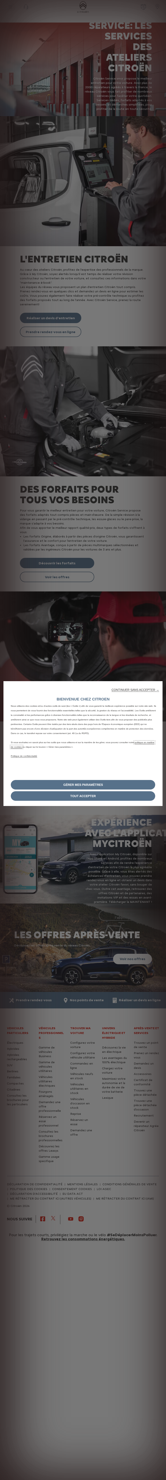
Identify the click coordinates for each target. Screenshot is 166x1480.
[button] (135, 690)
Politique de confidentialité (24, 756)
